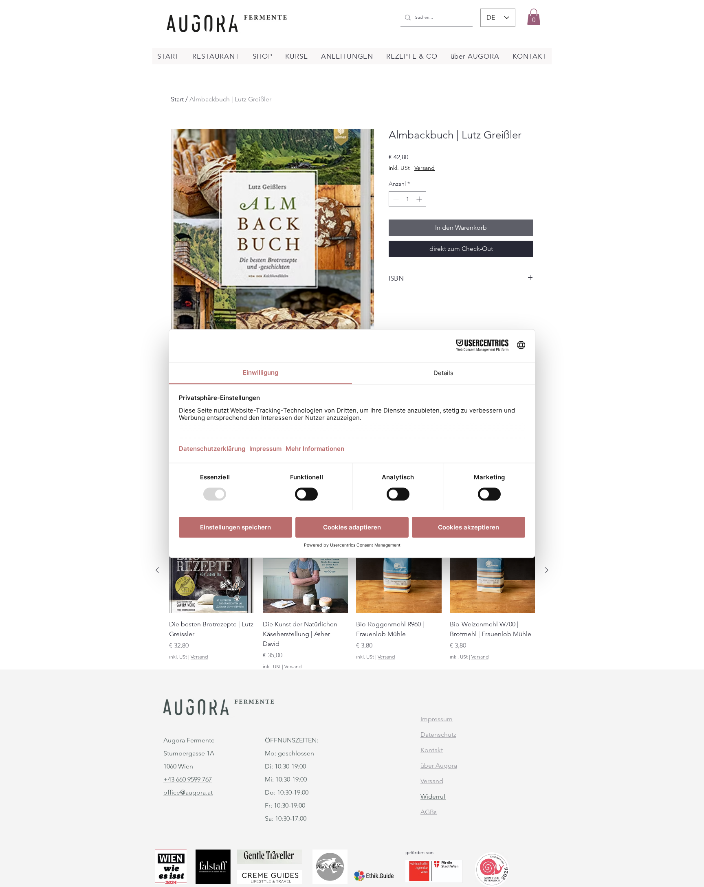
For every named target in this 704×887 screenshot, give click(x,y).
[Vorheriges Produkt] (157, 570)
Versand (424, 167)
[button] (534, 17)
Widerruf (433, 796)
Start (177, 99)
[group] (352, 599)
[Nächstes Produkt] (547, 570)
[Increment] (420, 199)
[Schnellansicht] (212, 570)
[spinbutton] (407, 199)
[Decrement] (395, 199)
